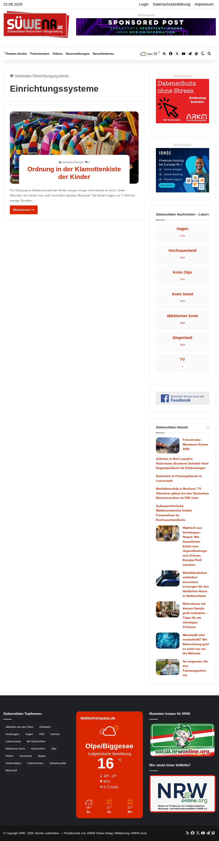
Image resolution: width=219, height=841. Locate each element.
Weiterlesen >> (23, 209)
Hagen (29, 734)
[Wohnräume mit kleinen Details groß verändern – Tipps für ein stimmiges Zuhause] (167, 609)
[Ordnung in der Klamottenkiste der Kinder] (74, 147)
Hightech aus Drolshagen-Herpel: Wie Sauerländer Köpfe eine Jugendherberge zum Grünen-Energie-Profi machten (195, 546)
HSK (41, 734)
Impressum (204, 4)
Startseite (22, 76)
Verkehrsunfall (57, 763)
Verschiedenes (103, 53)
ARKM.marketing (146, 15)
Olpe (54, 748)
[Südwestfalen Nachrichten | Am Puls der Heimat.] (36, 24)
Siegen (42, 756)
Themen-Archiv (16, 53)
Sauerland (25, 756)
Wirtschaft (11, 770)
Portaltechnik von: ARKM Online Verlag (88, 833)
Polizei (9, 756)
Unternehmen (35, 763)
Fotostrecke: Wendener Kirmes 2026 (195, 444)
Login (144, 4)
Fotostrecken (40, 53)
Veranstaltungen (78, 53)
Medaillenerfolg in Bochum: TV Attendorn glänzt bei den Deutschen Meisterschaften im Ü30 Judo (182, 493)
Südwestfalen (13, 763)
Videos (58, 53)
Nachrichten (38, 748)
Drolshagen (12, 734)
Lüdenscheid (13, 741)
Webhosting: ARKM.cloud (130, 833)
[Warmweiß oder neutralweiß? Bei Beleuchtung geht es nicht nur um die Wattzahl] (167, 641)
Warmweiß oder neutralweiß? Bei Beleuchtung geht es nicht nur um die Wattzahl (196, 644)
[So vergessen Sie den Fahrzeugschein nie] (167, 667)
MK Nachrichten (36, 741)
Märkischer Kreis (15, 748)
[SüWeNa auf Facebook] (182, 403)
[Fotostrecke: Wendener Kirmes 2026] (167, 445)
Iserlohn (55, 734)
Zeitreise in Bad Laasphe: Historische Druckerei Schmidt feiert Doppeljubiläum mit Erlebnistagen (182, 463)
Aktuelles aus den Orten (19, 726)
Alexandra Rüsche (72, 162)
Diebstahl (44, 726)
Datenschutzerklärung (171, 4)
